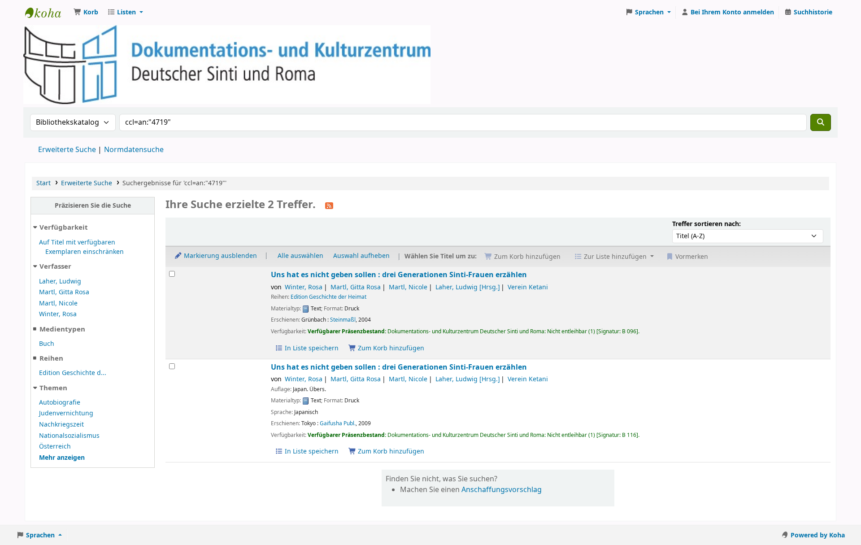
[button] (86, 12)
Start (43, 183)
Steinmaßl (343, 320)
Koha (47, 13)
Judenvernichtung (66, 413)
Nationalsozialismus (69, 435)
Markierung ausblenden (219, 256)
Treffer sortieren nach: (706, 224)
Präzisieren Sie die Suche (93, 205)
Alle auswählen (300, 256)
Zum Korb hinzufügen (390, 348)
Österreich (55, 446)
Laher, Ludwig (60, 281)
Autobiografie (59, 402)
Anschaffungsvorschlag (501, 489)
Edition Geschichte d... (72, 373)
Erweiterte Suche (67, 149)
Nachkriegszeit (61, 424)
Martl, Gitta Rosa (64, 292)
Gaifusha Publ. (338, 423)
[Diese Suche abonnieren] (329, 205)
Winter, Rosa (58, 314)
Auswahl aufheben (361, 256)
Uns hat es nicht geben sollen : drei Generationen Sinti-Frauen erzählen (399, 274)
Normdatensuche (134, 149)
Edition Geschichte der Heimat (328, 297)
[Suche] (820, 122)
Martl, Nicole (58, 303)
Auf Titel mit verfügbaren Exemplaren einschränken (81, 247)
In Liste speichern (311, 348)
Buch (46, 344)
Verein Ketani (528, 287)
